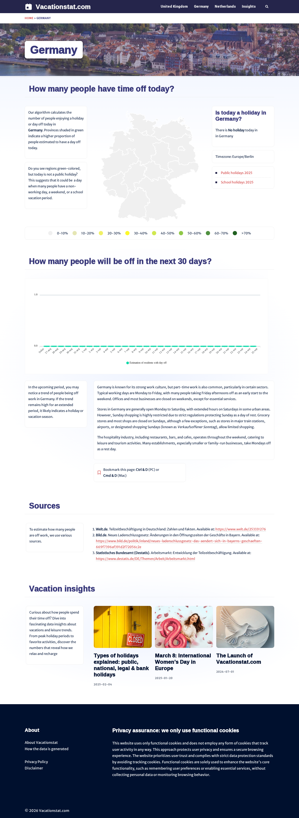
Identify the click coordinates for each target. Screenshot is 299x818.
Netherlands (225, 6)
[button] (267, 7)
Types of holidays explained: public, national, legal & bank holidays (121, 664)
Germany (201, 6)
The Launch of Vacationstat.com (238, 658)
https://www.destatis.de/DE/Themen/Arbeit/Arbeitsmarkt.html (145, 559)
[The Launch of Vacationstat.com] (245, 626)
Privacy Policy (36, 762)
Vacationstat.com (63, 6)
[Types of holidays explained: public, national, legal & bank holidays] (123, 626)
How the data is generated (47, 749)
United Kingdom (174, 6)
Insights (249, 6)
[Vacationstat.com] (28, 7)
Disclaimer (34, 768)
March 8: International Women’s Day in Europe (183, 661)
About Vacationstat (41, 742)
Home (29, 18)
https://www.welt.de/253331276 (240, 529)
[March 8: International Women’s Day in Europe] (184, 626)
